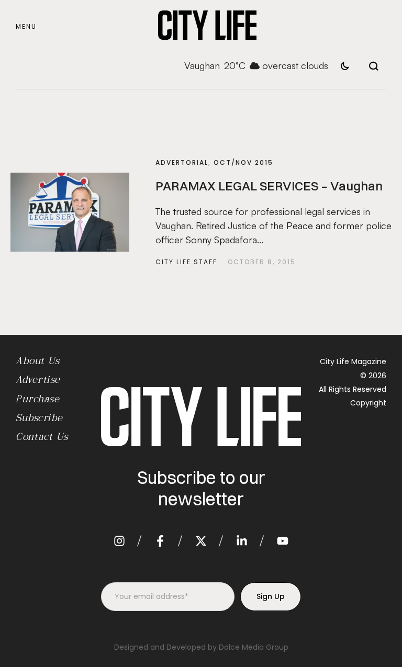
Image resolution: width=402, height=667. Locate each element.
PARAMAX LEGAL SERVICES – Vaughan (269, 186)
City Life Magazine (353, 361)
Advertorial (181, 162)
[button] (26, 27)
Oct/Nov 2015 (243, 162)
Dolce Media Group (253, 647)
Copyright (368, 403)
